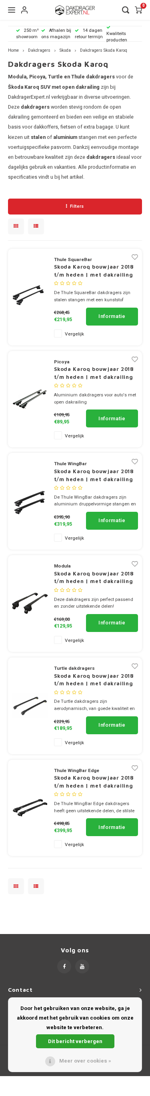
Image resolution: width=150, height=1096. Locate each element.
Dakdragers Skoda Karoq (103, 50)
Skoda (65, 50)
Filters (77, 206)
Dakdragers (39, 50)
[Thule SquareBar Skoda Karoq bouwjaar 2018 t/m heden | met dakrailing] (30, 296)
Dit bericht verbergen (75, 1041)
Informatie (112, 316)
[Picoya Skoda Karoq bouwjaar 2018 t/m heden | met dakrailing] (30, 398)
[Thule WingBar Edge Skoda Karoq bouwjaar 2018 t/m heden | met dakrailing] (30, 807)
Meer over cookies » (85, 1061)
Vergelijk (74, 334)
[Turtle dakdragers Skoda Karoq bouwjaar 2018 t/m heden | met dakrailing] (30, 705)
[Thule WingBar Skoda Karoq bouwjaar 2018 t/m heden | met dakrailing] (30, 501)
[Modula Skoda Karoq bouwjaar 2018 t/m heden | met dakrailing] (30, 603)
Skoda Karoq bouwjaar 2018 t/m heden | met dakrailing (94, 270)
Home (13, 50)
